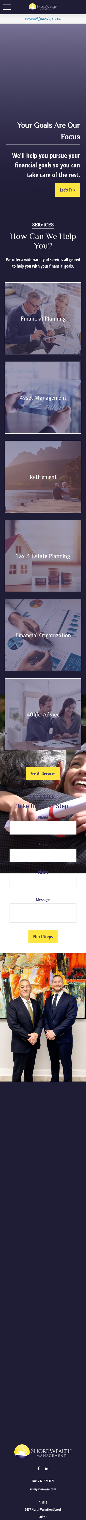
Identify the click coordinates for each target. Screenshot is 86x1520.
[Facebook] (38, 1468)
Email (43, 844)
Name (43, 817)
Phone (43, 872)
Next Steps (43, 936)
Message (43, 899)
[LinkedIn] (46, 1468)
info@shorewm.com (43, 1489)
